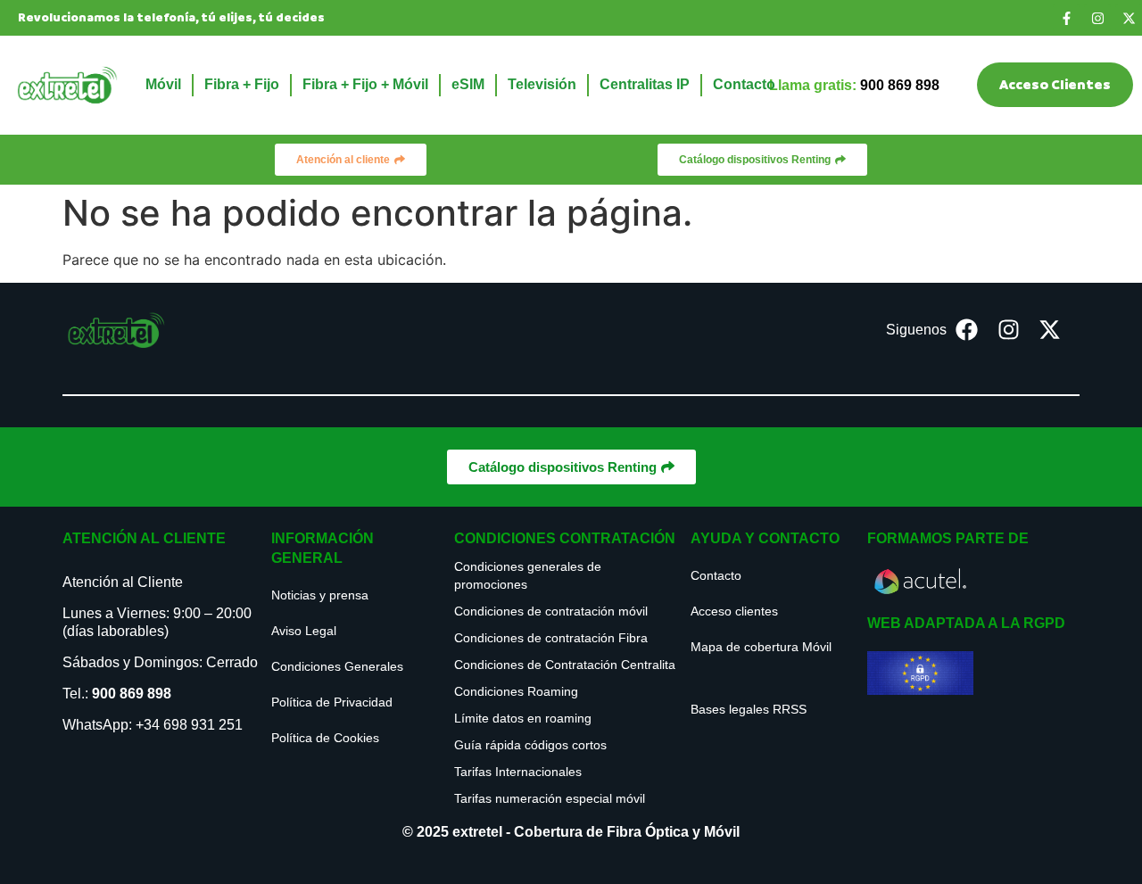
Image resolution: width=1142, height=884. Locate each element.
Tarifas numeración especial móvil (549, 798)
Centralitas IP (645, 84)
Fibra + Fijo (241, 84)
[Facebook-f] (1066, 17)
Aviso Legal (303, 631)
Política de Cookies (325, 738)
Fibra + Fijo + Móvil (365, 84)
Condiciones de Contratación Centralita (564, 664)
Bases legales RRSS (749, 709)
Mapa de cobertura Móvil (761, 647)
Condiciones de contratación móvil (551, 611)
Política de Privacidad (332, 702)
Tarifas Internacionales (518, 771)
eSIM (467, 84)
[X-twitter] (1128, 17)
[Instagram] (1097, 17)
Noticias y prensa (319, 595)
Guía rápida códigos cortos (530, 745)
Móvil (163, 84)
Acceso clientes (734, 611)
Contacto (744, 84)
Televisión (542, 84)
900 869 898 (131, 693)
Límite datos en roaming (523, 718)
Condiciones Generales (337, 666)
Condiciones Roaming (516, 691)
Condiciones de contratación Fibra (551, 638)
